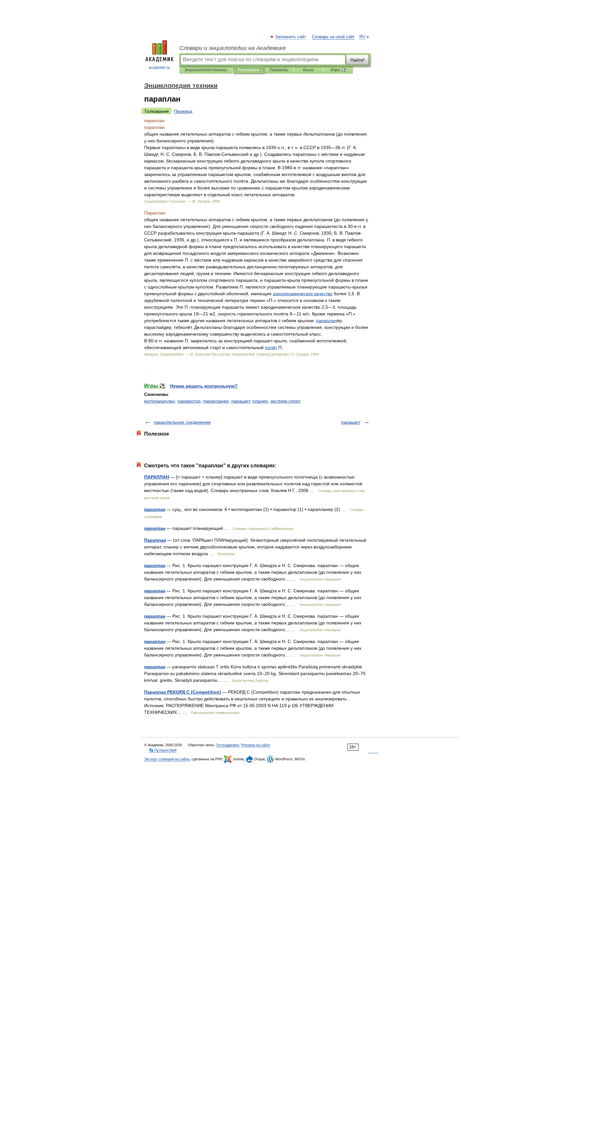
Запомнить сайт (291, 37)
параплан (154, 509)
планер (260, 401)
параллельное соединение (182, 422)
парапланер (216, 401)
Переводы (278, 70)
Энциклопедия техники (205, 70)
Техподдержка (227, 745)
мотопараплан (159, 401)
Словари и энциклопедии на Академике (232, 48)
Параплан (155, 540)
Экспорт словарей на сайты (167, 759)
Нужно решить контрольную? (204, 385)
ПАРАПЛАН (156, 477)
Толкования (248, 70)
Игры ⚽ (338, 70)
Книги (308, 70)
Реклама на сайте (255, 745)
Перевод (183, 111)
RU (362, 37)
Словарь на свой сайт (333, 37)
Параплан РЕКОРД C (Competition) (182, 692)
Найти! (357, 60)
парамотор (189, 401)
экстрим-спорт (285, 401)
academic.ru (159, 67)
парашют (240, 401)
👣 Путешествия (162, 750)
